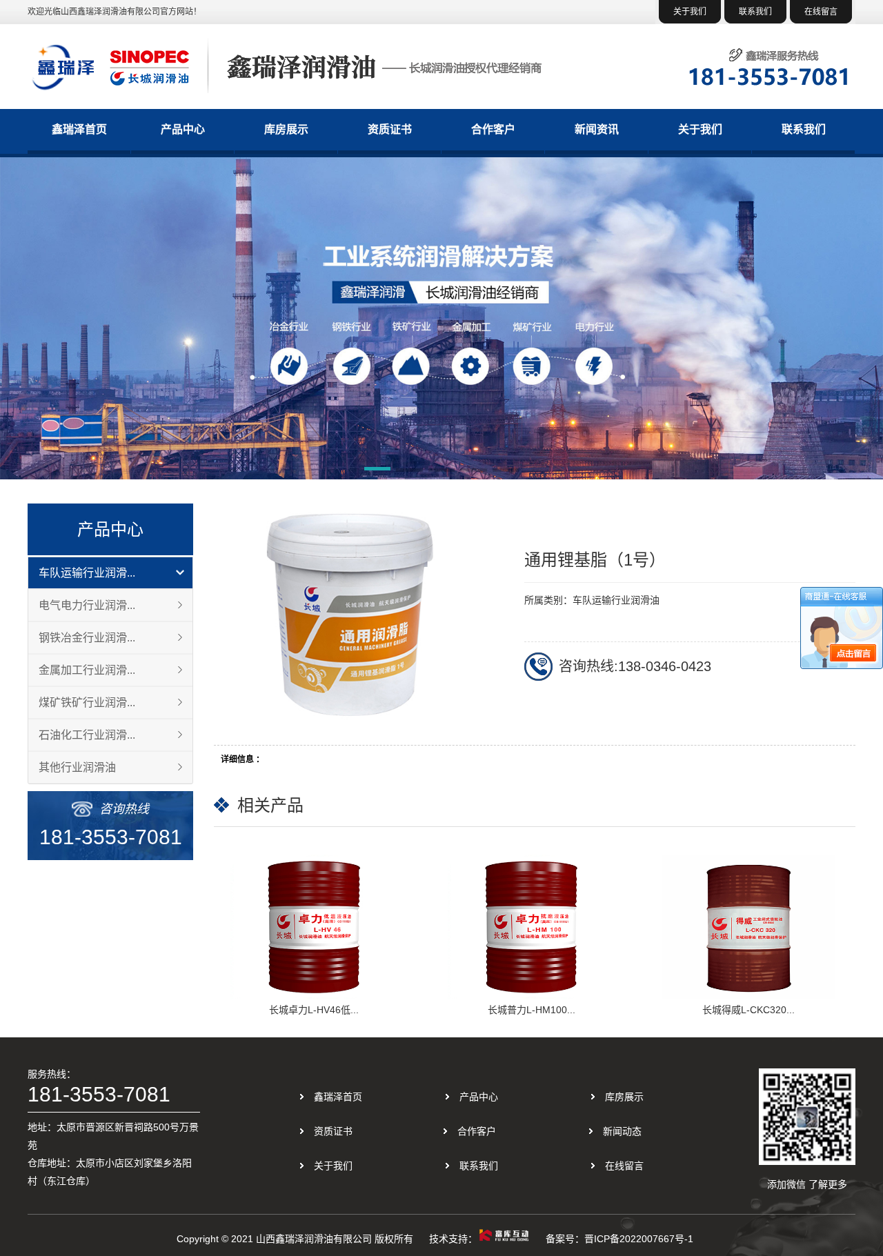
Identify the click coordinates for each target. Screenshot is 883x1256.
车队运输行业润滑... (87, 573)
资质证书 (390, 129)
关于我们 (689, 12)
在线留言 (820, 12)
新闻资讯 (597, 129)
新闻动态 (622, 1131)
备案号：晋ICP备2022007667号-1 (619, 1238)
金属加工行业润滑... (87, 670)
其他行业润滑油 (77, 767)
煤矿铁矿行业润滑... (87, 702)
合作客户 (493, 129)
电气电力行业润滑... (87, 605)
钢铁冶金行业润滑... (87, 638)
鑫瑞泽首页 (79, 129)
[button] (377, 471)
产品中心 (183, 129)
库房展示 (286, 129)
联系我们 (755, 12)
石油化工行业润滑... (87, 735)
